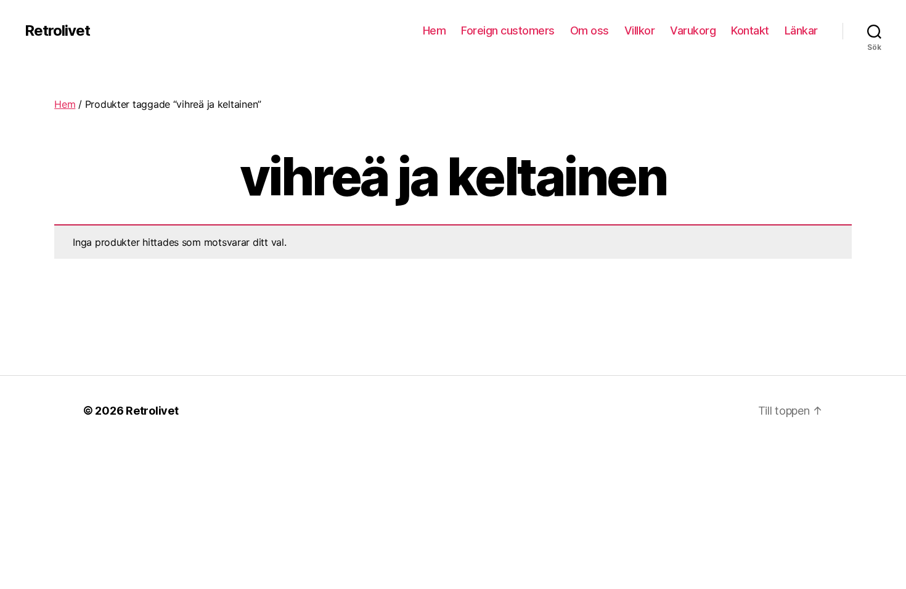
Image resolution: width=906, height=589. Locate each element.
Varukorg (693, 30)
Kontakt (750, 30)
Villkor (639, 30)
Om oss (589, 30)
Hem (434, 30)
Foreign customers (508, 30)
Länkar (801, 30)
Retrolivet (57, 30)
